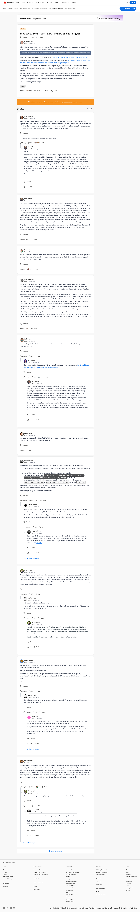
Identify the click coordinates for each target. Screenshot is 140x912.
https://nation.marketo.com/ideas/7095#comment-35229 (70, 57)
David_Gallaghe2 (29, 460)
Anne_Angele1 (28, 570)
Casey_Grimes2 (28, 760)
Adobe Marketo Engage (24, 8)
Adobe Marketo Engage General (39, 8)
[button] (128, 9)
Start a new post (68, 102)
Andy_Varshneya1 (29, 279)
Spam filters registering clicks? (60, 63)
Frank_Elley (35, 716)
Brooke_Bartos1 (28, 250)
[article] (55, 130)
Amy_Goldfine (28, 116)
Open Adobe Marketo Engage (110, 18)
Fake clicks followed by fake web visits (39, 63)
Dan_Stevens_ (32, 360)
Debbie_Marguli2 (29, 660)
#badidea (39, 543)
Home (4, 8)
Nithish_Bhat (28, 433)
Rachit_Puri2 (27, 339)
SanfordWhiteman (33, 504)
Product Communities (13, 8)
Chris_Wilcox (31, 147)
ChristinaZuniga (28, 41)
